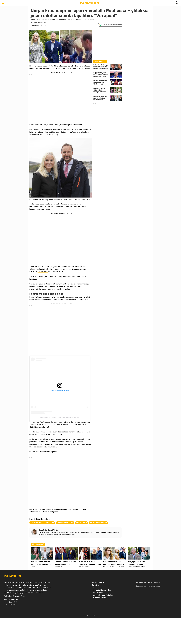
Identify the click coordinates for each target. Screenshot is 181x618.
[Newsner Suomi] (89, 3)
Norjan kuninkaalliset (65, 523)
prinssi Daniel (43, 272)
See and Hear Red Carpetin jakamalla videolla (46, 422)
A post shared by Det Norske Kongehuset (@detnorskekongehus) (59, 417)
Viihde (38, 19)
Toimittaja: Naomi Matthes (38, 22)
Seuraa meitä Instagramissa (148, 586)
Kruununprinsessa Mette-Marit (42, 523)
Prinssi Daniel (81, 523)
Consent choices (90, 615)
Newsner (33, 19)
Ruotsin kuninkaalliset (98, 523)
